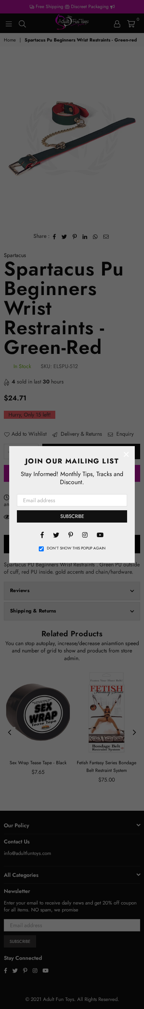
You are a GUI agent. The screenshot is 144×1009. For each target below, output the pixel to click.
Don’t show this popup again (76, 548)
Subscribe (72, 516)
